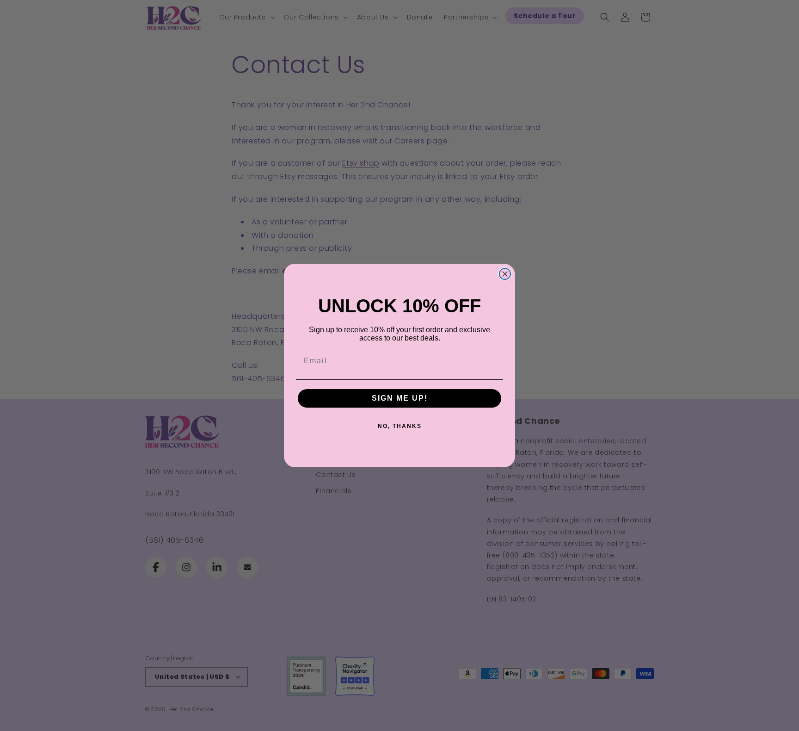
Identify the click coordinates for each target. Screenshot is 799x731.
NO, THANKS (400, 426)
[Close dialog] (504, 273)
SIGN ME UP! (400, 398)
